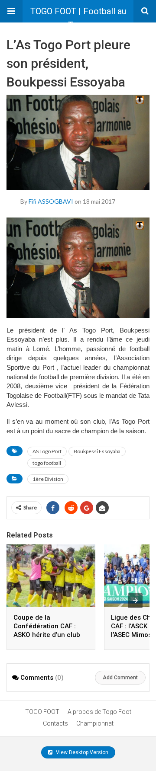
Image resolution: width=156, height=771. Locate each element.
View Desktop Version (81, 752)
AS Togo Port (47, 451)
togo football (46, 463)
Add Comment (120, 678)
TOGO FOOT (42, 711)
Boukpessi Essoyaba (97, 451)
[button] (11, 11)
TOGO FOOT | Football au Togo (78, 14)
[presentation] (135, 600)
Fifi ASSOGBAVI (51, 201)
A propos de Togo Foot (99, 711)
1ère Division (47, 479)
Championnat (95, 723)
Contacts (55, 723)
